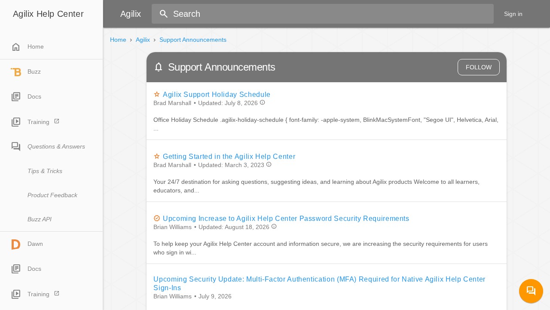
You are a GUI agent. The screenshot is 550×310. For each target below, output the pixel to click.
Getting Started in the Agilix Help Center (229, 156)
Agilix (143, 39)
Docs (34, 96)
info (262, 102)
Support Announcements (192, 39)
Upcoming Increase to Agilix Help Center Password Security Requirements (286, 218)
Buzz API (40, 219)
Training (38, 121)
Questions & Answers (56, 146)
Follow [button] (479, 67)
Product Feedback (52, 195)
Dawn (35, 243)
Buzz (34, 71)
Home (27, 47)
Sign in (513, 13)
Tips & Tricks (45, 170)
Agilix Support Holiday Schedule (216, 94)
